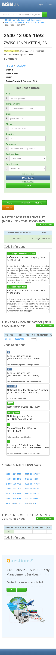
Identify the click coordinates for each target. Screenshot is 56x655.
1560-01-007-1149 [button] (13, 479)
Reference (11, 144)
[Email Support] (40, 224)
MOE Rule (39, 203)
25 (6, 339)
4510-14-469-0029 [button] (33, 498)
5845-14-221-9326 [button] (13, 474)
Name (9, 94)
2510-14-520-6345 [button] (13, 493)
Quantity (10, 134)
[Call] (22, 590)
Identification (24, 203)
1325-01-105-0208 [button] (33, 484)
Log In (40, 4)
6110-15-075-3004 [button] (33, 488)
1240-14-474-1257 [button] (33, 503)
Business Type (13, 154)
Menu (50, 4)
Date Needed (12, 164)
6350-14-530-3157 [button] (33, 493)
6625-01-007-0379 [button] (33, 474)
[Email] (11, 590)
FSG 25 (9, 65)
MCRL (9, 203)
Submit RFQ (48, 224)
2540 (11, 339)
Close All (8, 207)
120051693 (19, 339)
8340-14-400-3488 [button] (13, 498)
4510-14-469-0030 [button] (13, 503)
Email (8, 114)
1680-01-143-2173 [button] (13, 488)
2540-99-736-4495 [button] (13, 484)
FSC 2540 (21, 65)
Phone (9, 124)
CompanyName (13, 104)
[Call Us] (37, 224)
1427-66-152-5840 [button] (33, 479)
